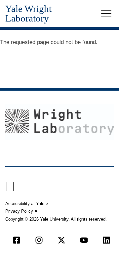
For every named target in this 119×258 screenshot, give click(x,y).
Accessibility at (27, 203)
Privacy (21, 211)
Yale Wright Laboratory (28, 13)
